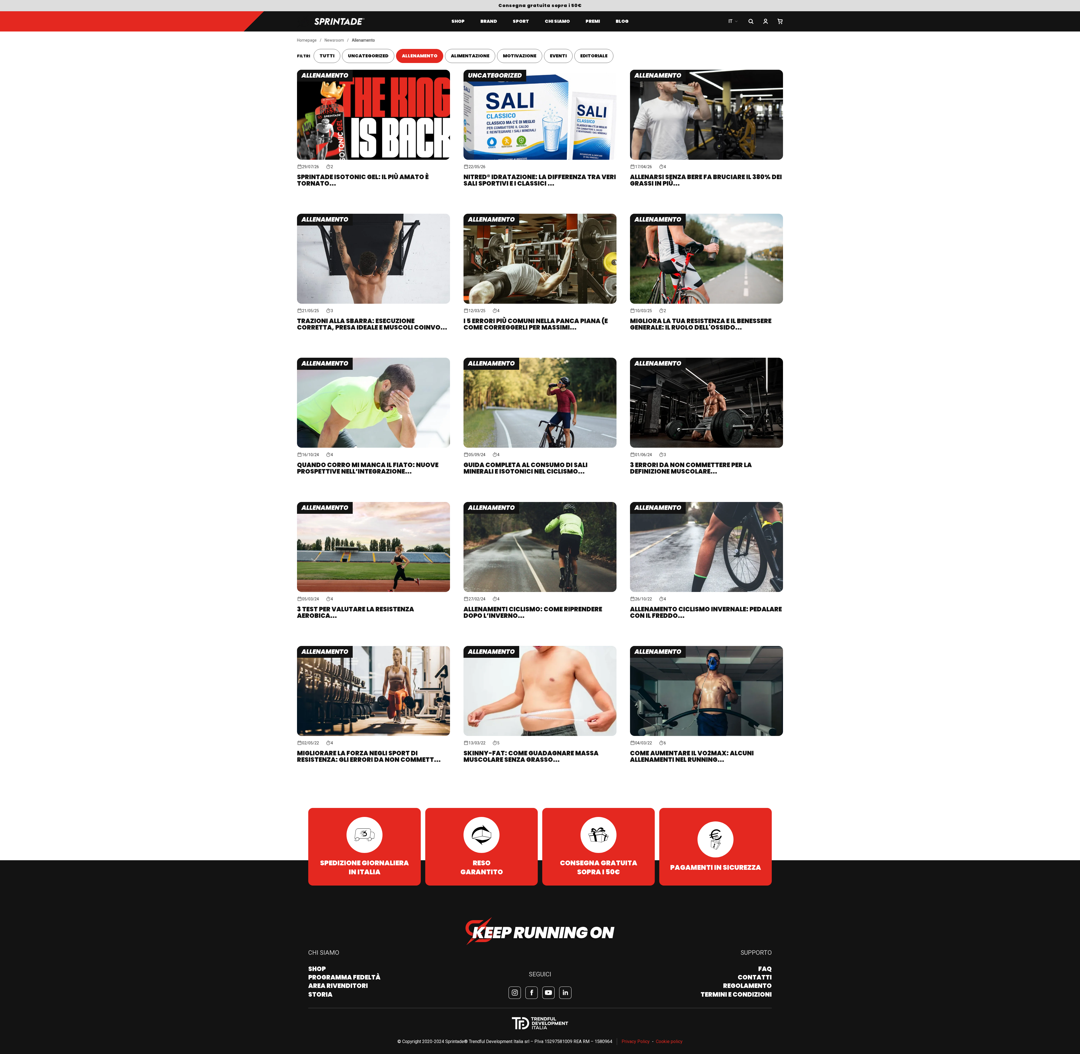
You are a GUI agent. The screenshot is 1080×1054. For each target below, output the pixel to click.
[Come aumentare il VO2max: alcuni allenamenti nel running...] (706, 699)
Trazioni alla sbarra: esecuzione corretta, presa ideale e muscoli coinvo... (372, 324)
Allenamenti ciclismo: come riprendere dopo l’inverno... (533, 612)
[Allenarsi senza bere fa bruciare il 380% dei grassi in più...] (706, 123)
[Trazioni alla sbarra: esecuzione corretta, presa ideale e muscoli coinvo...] (373, 267)
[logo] (337, 21)
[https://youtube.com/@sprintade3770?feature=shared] (548, 993)
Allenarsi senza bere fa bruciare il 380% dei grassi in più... (706, 180)
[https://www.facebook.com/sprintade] (531, 993)
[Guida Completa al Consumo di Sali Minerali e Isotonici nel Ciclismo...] (540, 411)
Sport (521, 21)
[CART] (780, 21)
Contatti (755, 977)
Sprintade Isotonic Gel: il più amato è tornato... (363, 180)
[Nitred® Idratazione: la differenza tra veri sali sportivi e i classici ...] (540, 123)
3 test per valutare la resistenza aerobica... (355, 612)
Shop (458, 21)
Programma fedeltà (344, 977)
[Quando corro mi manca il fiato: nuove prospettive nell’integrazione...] (373, 411)
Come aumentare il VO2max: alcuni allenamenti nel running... (692, 756)
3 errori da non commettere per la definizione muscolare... (691, 468)
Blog (622, 21)
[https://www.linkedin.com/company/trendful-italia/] (565, 993)
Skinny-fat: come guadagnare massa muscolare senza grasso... (531, 756)
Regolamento (747, 985)
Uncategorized (368, 56)
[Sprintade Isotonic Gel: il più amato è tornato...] (373, 123)
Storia (320, 994)
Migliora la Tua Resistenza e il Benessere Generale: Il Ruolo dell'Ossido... (700, 324)
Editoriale (594, 56)
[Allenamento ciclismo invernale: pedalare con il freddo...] (706, 555)
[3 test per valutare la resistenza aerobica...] (373, 555)
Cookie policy (669, 1041)
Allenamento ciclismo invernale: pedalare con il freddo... (706, 612)
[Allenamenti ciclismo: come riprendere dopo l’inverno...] (540, 555)
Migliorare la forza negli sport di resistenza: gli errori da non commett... (369, 756)
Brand (488, 21)
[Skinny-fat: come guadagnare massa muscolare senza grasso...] (540, 699)
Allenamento (363, 40)
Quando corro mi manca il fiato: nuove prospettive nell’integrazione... (367, 468)
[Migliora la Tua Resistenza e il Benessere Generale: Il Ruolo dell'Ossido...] (706, 267)
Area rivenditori (338, 985)
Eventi (558, 56)
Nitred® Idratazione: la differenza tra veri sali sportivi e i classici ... (540, 180)
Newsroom (334, 40)
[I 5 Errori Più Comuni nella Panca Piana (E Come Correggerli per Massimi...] (540, 267)
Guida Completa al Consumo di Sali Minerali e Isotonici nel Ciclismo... (526, 468)
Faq (765, 969)
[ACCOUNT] (765, 21)
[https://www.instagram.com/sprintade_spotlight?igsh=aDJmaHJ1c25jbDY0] (514, 993)
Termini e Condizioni (736, 994)
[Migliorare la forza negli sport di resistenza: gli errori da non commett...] (373, 699)
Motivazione (519, 56)
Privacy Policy (636, 1041)
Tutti (327, 56)
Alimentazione (470, 56)
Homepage (307, 40)
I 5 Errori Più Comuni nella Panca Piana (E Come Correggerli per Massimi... (536, 324)
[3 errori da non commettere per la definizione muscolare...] (706, 411)
